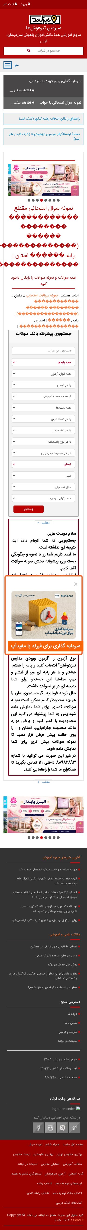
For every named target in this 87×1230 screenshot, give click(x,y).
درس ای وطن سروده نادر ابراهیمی (56, 955)
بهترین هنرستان (43, 1154)
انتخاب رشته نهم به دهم (67, 1193)
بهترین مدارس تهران (69, 1154)
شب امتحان (76, 1173)
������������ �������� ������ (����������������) (47, 308)
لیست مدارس (21, 1154)
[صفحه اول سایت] (45, 19)
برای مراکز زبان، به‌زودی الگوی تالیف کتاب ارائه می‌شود (44, 920)
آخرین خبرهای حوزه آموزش (61, 857)
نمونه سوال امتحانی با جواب (60, 103)
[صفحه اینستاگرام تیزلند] (50, 1132)
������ (59, 321)
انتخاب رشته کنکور (38, 1193)
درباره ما (72, 1014)
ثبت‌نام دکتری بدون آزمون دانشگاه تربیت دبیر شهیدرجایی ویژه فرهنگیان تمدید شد (49, 909)
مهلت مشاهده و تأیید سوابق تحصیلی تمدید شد (48, 869)
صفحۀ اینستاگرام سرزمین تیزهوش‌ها (44, 137)
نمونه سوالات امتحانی (42, 296)
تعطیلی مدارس (50, 1164)
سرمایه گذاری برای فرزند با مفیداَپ (45, 646)
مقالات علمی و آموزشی (65, 934)
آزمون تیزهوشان (55, 1173)
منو (7, 65)
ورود (24, 4)
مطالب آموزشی (72, 1164)
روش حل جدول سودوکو (62, 964)
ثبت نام (9, 4)
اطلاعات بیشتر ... (21, 90)
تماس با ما (71, 1023)
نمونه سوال (35, 1144)
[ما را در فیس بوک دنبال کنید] (38, 1132)
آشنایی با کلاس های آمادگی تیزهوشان (53, 946)
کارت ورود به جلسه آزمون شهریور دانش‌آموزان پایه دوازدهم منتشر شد (46, 881)
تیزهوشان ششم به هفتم (27, 1173)
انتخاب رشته (44, 1183)
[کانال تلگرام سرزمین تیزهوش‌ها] (74, 1132)
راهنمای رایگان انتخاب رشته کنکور (49, 119)
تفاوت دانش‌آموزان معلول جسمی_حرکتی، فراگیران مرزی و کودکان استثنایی (43, 976)
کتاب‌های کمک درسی (69, 1202)
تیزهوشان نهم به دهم (68, 1183)
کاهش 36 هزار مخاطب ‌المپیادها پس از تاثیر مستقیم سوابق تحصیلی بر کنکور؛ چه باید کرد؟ (45, 895)
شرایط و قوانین (67, 1032)
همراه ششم (52, 1144)
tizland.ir (77, 1220)
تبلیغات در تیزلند (67, 1041)
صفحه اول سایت (73, 1144)
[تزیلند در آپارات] (62, 1132)
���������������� (49, 327)
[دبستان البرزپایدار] (43, 180)
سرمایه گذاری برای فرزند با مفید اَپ (55, 81)
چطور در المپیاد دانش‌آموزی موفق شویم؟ (52, 987)
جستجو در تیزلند (48, 51)
